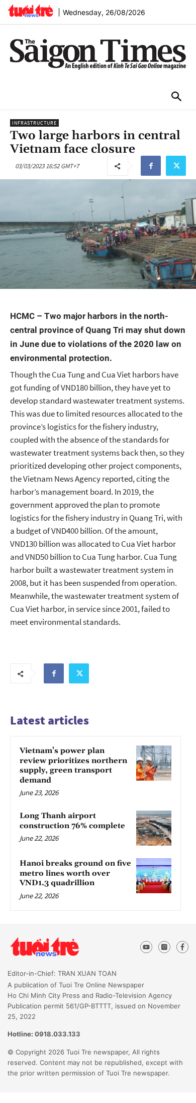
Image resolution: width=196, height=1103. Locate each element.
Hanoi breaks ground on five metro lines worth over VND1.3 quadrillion (75, 873)
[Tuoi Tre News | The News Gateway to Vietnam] (30, 10)
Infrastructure (34, 123)
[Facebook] (151, 166)
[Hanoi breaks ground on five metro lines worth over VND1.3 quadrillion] (153, 875)
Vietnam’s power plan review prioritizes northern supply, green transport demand (73, 765)
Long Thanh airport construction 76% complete (72, 821)
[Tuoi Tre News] (63, 947)
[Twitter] (176, 166)
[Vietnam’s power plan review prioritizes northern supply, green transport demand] (153, 763)
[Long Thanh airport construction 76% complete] (153, 828)
